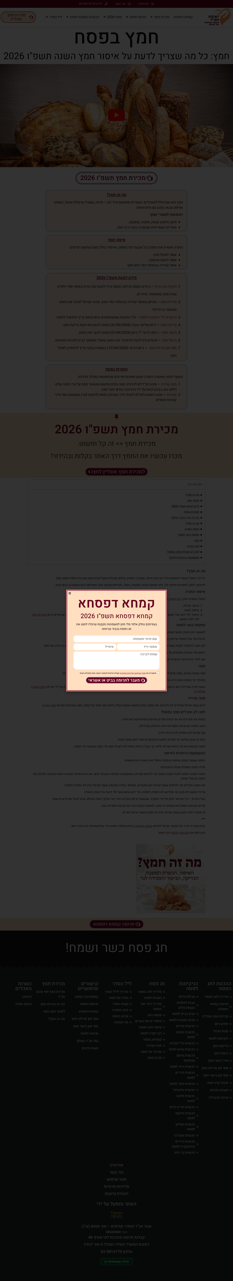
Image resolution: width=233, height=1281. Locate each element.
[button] (70, 593)
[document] (116, 640)
